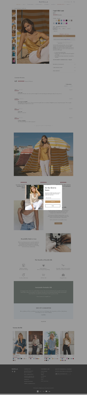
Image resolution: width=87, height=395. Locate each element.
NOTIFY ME (53, 201)
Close (53, 205)
